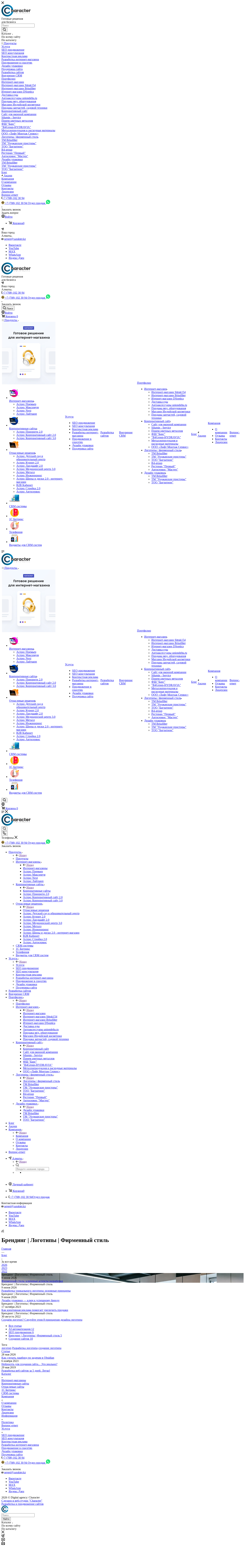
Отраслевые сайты (12, 1386)
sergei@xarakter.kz (15, 238)
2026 (4, 1264)
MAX (12, 251)
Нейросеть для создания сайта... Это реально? (29, 1364)
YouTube (14, 248)
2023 (4, 1268)
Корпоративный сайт (36, 1048)
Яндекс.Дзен (16, 257)
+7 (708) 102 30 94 (13, 198)
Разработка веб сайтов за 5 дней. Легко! (25, 1370)
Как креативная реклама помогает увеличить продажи (34, 1310)
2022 (4, 1271)
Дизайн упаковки (33, 1110)
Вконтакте (15, 245)
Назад (23, 855)
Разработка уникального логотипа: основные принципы (36, 1290)
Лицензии (7, 1412)
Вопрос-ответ (9, 1425)
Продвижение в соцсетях (16, 1448)
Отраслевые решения (36, 910)
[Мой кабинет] (3, 804)
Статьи (5, 1351)
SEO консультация (12, 1438)
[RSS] (2, 1231)
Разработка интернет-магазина (20, 1444)
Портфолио (23, 1003)
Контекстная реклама (14, 1441)
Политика (7, 1422)
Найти (6, 1519)
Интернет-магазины (35, 868)
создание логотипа (49, 1348)
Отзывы (6, 1406)
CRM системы (10, 1393)
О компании (9, 1402)
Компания (22, 1135)
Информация (9, 1415)
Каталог (6, 1373)
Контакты (7, 1409)
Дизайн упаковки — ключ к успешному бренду (30, 1300)
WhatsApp (15, 254)
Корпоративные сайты (37, 890)
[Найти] (4, 29)
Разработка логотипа (25, 1348)
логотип (6, 1348)
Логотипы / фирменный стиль (41, 1081)
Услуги (20, 964)
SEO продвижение (12, 1435)
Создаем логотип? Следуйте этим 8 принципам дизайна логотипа (41, 1319)
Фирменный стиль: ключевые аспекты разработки (32, 1281)
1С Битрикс (8, 1389)
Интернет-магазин (34, 1013)
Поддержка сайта (12, 1454)
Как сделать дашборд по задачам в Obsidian (27, 1357)
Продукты (22, 858)
